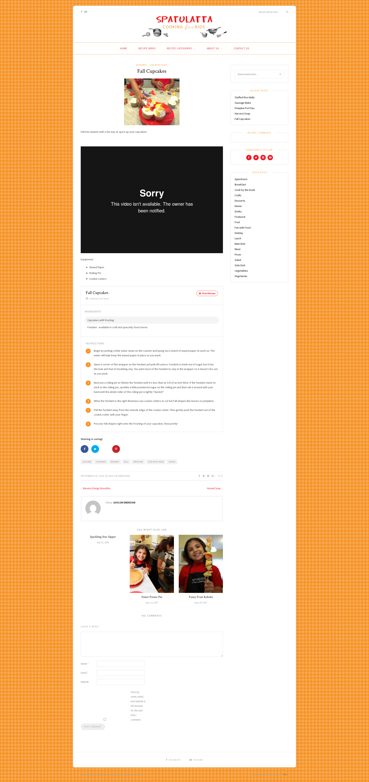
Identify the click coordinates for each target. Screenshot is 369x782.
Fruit (237, 222)
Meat (237, 249)
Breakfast (240, 184)
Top (285, 774)
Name (84, 663)
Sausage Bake (243, 102)
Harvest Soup (214, 488)
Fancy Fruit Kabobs (201, 597)
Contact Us (241, 48)
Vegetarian (241, 276)
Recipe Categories (179, 48)
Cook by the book (245, 190)
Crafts (238, 195)
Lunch (238, 238)
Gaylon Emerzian (119, 475)
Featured (240, 217)
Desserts (141, 65)
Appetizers (241, 179)
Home (123, 48)
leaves (172, 462)
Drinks (238, 211)
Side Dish (240, 265)
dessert (115, 462)
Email (84, 672)
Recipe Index (147, 48)
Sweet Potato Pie (151, 597)
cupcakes (101, 462)
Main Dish (240, 243)
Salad (238, 260)
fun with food (156, 462)
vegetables (241, 270)
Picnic (238, 254)
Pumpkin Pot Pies (245, 108)
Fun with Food (158, 65)
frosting (138, 462)
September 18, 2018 (92, 475)
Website (85, 682)
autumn (87, 462)
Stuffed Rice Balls (245, 97)
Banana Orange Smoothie (96, 488)
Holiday (239, 233)
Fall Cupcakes (242, 119)
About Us (213, 48)
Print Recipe (208, 293)
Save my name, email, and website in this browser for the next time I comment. (138, 705)
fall (126, 462)
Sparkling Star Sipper (103, 537)
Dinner (238, 206)
